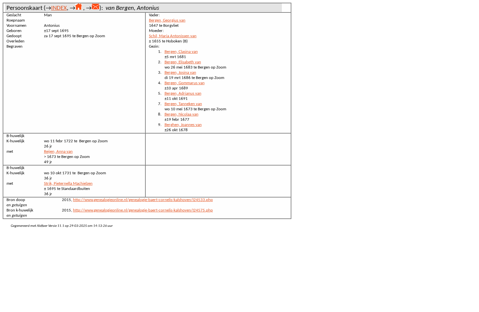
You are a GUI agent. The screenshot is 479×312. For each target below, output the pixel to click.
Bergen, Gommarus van (185, 83)
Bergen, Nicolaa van (181, 114)
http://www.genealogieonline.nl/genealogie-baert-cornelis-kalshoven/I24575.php (143, 210)
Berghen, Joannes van (183, 125)
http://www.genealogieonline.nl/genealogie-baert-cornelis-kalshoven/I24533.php (143, 200)
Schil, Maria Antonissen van (172, 36)
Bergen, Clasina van (181, 52)
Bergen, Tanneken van (183, 104)
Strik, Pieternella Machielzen (68, 183)
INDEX (59, 8)
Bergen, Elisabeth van (183, 62)
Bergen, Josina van (180, 72)
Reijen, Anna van (58, 151)
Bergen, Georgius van (167, 20)
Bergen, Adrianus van (183, 93)
